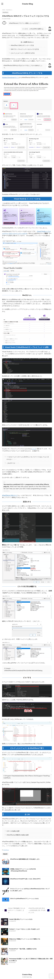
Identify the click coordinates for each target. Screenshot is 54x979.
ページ (34, 449)
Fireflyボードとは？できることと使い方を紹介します (24, 929)
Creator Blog (27, 4)
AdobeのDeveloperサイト (10, 77)
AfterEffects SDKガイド (10, 495)
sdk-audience (6, 490)
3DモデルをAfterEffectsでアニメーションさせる (24, 898)
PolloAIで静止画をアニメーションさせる (20, 919)
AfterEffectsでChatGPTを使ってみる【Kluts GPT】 (25, 879)
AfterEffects (6, 850)
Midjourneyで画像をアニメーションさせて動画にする (24, 939)
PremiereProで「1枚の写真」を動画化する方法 (22, 949)
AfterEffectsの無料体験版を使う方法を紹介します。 (25, 859)
